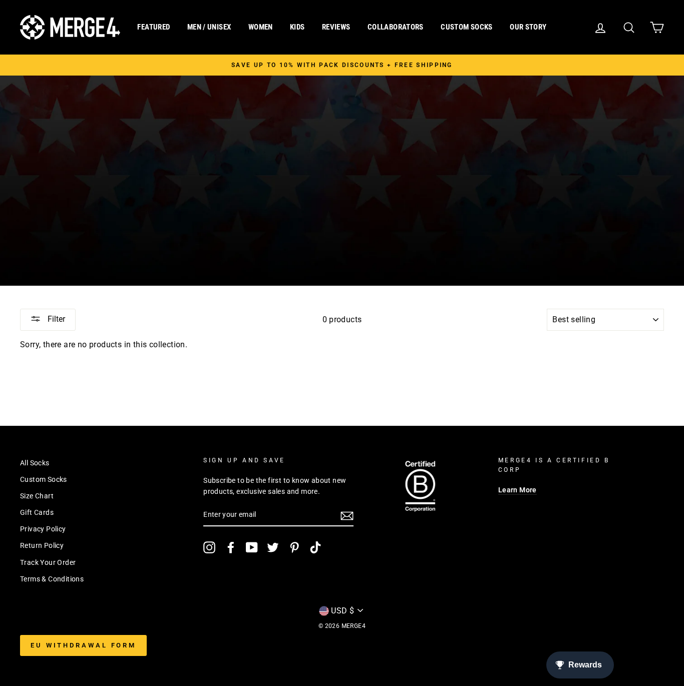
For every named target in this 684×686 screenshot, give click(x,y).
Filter (55, 319)
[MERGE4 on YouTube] (252, 547)
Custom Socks (43, 479)
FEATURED (153, 27)
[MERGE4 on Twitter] (273, 547)
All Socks (35, 463)
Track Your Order (48, 562)
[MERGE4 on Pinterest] (294, 547)
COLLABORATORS (396, 27)
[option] (342, 65)
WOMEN (260, 27)
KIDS (297, 27)
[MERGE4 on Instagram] (209, 547)
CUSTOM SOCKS (467, 27)
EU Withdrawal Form (83, 645)
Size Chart (37, 496)
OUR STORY (528, 27)
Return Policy (42, 545)
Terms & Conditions (52, 579)
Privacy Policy (43, 529)
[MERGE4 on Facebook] (231, 547)
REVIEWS (336, 27)
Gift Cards (37, 512)
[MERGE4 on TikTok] (315, 547)
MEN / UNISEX (209, 27)
